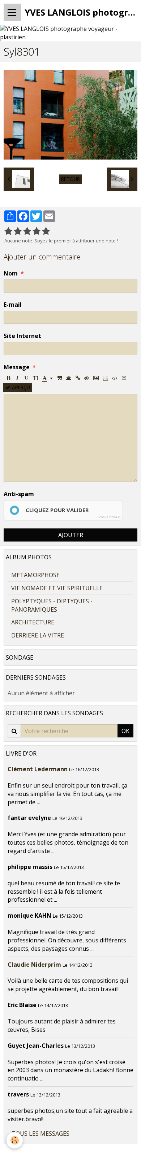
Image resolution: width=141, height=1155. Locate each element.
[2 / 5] (18, 231)
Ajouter (70, 535)
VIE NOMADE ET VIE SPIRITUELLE (57, 588)
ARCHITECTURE (32, 622)
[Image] (96, 378)
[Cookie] (15, 1140)
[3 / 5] (27, 231)
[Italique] (17, 378)
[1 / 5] (8, 231)
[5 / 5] (46, 231)
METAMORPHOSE (35, 575)
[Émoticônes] (124, 378)
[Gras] (8, 378)
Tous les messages (40, 1134)
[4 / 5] (36, 231)
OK (125, 731)
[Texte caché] (86, 378)
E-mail (13, 305)
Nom (11, 273)
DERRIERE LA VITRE (37, 635)
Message (17, 367)
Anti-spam (19, 494)
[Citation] (59, 378)
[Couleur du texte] (47, 378)
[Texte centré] (68, 378)
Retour (70, 179)
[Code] (115, 378)
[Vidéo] (105, 378)
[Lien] (77, 378)
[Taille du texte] (35, 378)
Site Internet (22, 336)
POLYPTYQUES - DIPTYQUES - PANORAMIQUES (52, 605)
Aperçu (20, 387)
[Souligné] (26, 378)
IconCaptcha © (109, 517)
